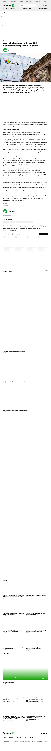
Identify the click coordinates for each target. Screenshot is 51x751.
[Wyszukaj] (34, 5)
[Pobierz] (2, 22)
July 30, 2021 (30, 156)
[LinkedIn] (44, 733)
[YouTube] (47, 733)
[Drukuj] (2, 19)
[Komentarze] (2, 16)
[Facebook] (41, 733)
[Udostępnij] (2, 26)
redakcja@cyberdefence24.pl (10, 230)
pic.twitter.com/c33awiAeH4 (37, 152)
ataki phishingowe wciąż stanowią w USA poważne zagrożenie (27, 187)
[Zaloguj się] (41, 5)
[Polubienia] (2, 13)
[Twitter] (39, 733)
